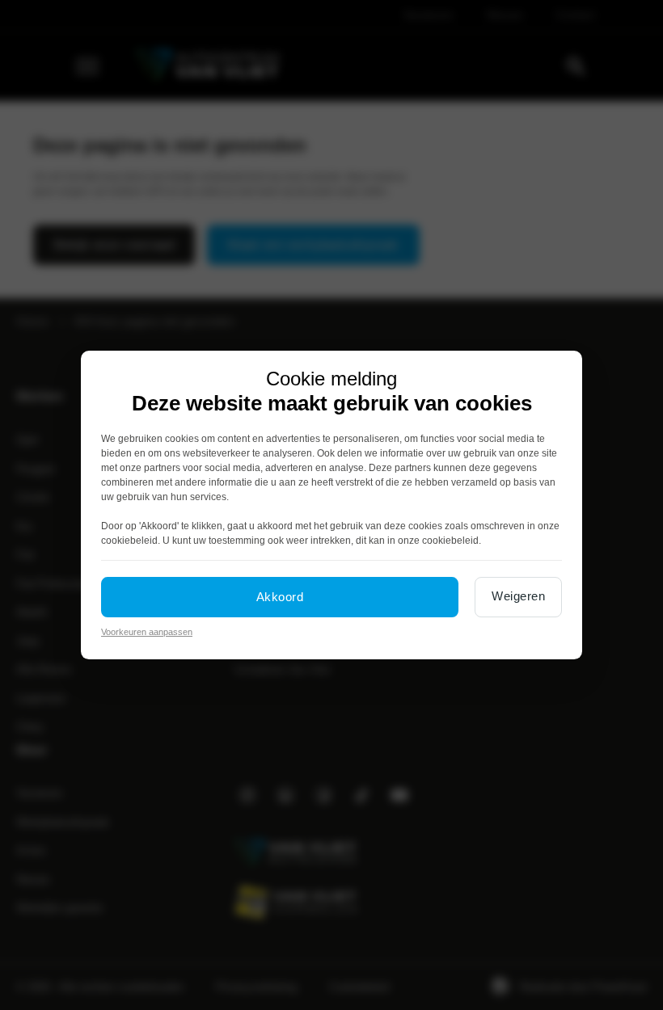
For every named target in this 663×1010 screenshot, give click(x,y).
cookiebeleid (129, 540)
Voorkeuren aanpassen (146, 632)
